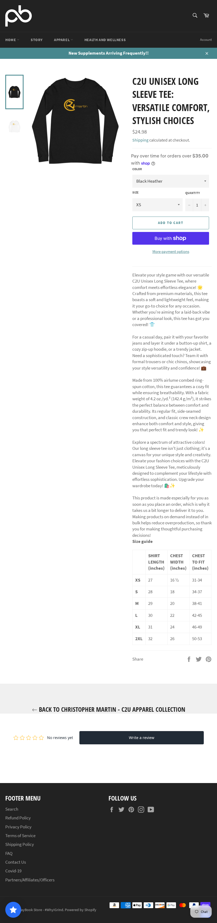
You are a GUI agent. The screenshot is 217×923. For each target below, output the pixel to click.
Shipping (140, 140)
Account (206, 39)
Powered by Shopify (80, 910)
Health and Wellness (105, 39)
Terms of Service (20, 835)
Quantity (192, 193)
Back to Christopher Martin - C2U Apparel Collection (111, 709)
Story (37, 39)
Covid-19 (13, 871)
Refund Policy (18, 818)
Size (135, 192)
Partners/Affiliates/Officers (30, 880)
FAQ (8, 853)
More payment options (170, 251)
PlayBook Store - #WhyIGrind (40, 910)
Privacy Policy (18, 827)
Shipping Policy (19, 844)
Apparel (62, 39)
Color (137, 169)
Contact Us (15, 862)
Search (11, 809)
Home (11, 39)
